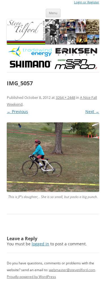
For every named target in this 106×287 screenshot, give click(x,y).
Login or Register (86, 2)
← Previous (17, 111)
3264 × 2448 (65, 97)
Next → (92, 111)
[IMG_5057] (53, 157)
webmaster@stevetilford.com (72, 269)
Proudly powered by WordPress (31, 276)
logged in (40, 243)
